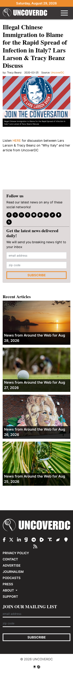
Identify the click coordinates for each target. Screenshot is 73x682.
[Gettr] (52, 215)
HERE (17, 140)
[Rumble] (40, 215)
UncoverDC (25, 13)
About (9, 590)
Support (10, 596)
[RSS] (9, 222)
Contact (10, 559)
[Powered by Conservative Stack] (38, 667)
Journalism (13, 572)
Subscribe (36, 275)
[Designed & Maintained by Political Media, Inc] (34, 667)
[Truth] (46, 215)
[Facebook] (9, 215)
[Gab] (27, 215)
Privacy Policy (16, 553)
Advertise (12, 565)
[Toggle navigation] (64, 13)
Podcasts (12, 578)
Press (8, 584)
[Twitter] (15, 215)
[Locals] (58, 215)
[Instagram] (21, 215)
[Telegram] (33, 215)
